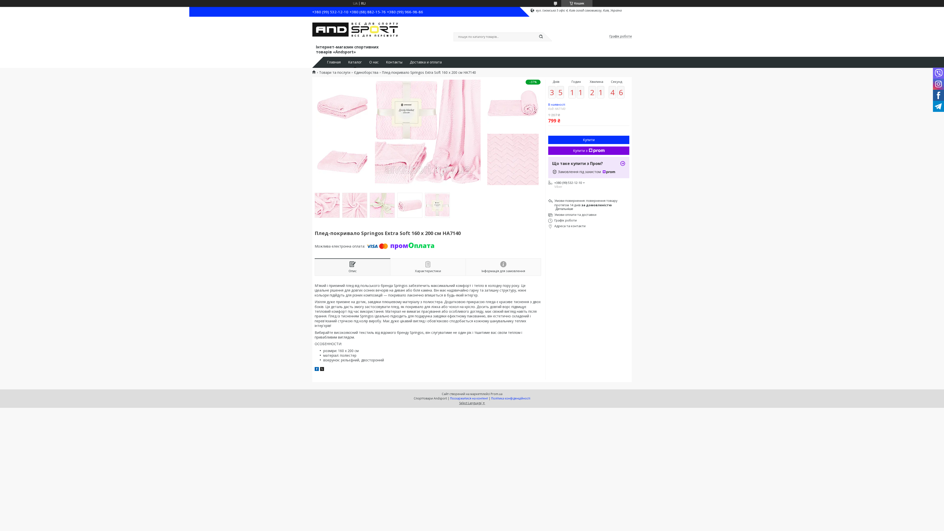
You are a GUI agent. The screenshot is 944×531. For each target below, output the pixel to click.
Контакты (394, 62)
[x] (322, 369)
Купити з (580, 150)
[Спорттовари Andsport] (355, 31)
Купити (589, 139)
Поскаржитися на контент (469, 398)
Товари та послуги (334, 72)
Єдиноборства (366, 72)
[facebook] (317, 369)
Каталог (355, 62)
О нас (374, 62)
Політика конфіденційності (510, 398)
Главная (334, 62)
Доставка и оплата (426, 62)
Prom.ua (496, 394)
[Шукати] (541, 36)
